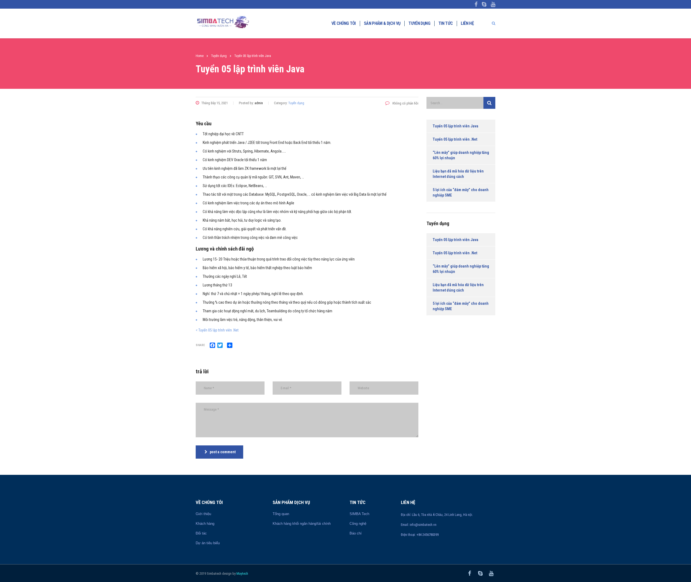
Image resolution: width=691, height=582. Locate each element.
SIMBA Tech (359, 514)
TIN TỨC (445, 23)
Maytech (242, 573)
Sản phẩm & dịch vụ (382, 23)
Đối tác (201, 533)
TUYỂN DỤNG (419, 23)
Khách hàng (205, 524)
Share (200, 345)
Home (200, 56)
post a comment (223, 452)
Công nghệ (358, 524)
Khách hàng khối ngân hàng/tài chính (302, 524)
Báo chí (356, 533)
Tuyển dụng (296, 103)
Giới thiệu (203, 514)
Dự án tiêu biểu (208, 543)
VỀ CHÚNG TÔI (343, 23)
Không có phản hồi (405, 103)
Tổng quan (281, 514)
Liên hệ (467, 23)
